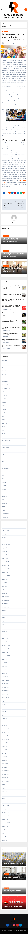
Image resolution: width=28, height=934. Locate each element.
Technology (4, 503)
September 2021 (6, 614)
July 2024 (4, 551)
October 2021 (5, 610)
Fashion (4, 405)
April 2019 (4, 715)
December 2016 (5, 812)
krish (7, 43)
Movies (3, 458)
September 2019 (6, 697)
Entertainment (5, 398)
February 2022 (5, 596)
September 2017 (6, 781)
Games (3, 419)
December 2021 (5, 603)
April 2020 (4, 673)
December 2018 (5, 729)
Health (3, 433)
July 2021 (4, 621)
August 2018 (5, 742)
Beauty (3, 367)
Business (4, 374)
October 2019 (5, 694)
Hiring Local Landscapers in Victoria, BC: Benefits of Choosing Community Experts (11, 327)
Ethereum (4, 402)
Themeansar (14, 932)
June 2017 (4, 791)
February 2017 (5, 805)
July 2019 (4, 704)
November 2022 (6, 568)
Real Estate (4, 475)
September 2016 (6, 823)
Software (4, 489)
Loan (3, 454)
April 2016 (4, 840)
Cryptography (5, 381)
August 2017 (5, 784)
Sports (3, 492)
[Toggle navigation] (2, 10)
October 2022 (5, 572)
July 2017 (4, 788)
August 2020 (5, 659)
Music (3, 461)
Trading (3, 506)
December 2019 (5, 687)
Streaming (4, 496)
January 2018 (5, 767)
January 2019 (5, 725)
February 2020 (5, 680)
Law (3, 451)
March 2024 (5, 555)
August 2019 (5, 701)
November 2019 (5, 690)
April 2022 (4, 593)
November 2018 (5, 732)
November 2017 (5, 774)
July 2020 (4, 662)
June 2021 (4, 624)
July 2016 (4, 829)
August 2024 (5, 548)
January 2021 (5, 642)
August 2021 (5, 617)
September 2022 (6, 575)
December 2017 (5, 770)
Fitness (3, 412)
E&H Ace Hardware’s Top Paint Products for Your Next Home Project (12, 892)
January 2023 (5, 561)
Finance (4, 409)
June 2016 (4, 833)
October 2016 (5, 819)
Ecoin (3, 391)
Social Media (5, 485)
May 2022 (4, 589)
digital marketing (6, 388)
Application (4, 360)
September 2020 (6, 655)
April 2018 (4, 756)
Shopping (4, 482)
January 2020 (5, 683)
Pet (2, 472)
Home (3, 437)
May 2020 (4, 669)
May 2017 (4, 795)
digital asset (5, 384)
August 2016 (5, 826)
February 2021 (5, 638)
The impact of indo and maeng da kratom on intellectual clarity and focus (10, 314)
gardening (4, 423)
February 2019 (5, 722)
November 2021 (5, 607)
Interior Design (5, 447)
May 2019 (4, 711)
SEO (3, 478)
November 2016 (5, 816)
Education (4, 31)
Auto (3, 364)
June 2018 (4, 749)
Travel (3, 510)
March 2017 (4, 802)
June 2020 (4, 666)
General (3, 426)
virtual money (5, 513)
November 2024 (6, 541)
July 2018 (4, 746)
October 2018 (5, 736)
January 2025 (5, 534)
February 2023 (5, 558)
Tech (3, 499)
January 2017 (5, 809)
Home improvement (6, 440)
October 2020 (5, 652)
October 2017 (5, 777)
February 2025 (5, 530)
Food (3, 416)
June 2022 (4, 586)
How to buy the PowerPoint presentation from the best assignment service (11, 240)
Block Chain (5, 371)
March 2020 (5, 676)
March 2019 (4, 718)
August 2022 (5, 579)
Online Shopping (6, 468)
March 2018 (4, 760)
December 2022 (6, 565)
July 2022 (4, 582)
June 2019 (4, 708)
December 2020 (6, 645)
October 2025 (5, 527)
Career (3, 378)
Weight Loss (5, 517)
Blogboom (22, 930)
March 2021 (4, 635)
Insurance (4, 444)
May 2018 (4, 753)
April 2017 (4, 798)
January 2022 (5, 600)
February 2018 (5, 763)
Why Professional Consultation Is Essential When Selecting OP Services (13, 878)
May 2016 (4, 836)
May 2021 (4, 628)
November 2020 (6, 649)
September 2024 (6, 544)
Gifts (3, 430)
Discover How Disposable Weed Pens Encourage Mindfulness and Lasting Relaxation (11, 287)
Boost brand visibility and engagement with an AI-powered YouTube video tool (11, 306)
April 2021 (4, 631)
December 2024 (6, 537)
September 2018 (6, 739)
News (3, 465)
